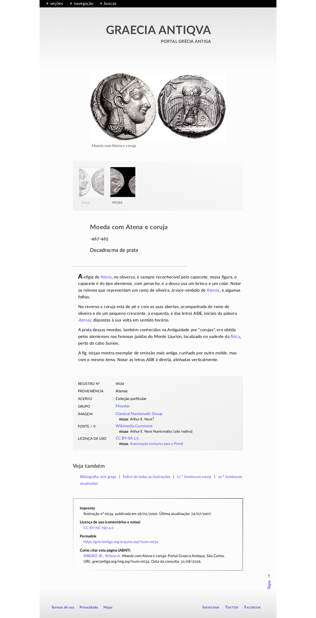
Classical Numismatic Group (139, 414)
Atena (106, 277)
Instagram (210, 607)
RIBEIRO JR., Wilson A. (102, 556)
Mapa (107, 607)
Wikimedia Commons (134, 426)
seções (56, 4)
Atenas (213, 290)
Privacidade (89, 607)
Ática (235, 337)
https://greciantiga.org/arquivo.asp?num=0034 (121, 542)
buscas (110, 4)
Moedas (123, 406)
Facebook (252, 607)
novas (194, 477)
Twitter (231, 607)
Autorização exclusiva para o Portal (156, 444)
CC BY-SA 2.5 (127, 438)
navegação (83, 4)
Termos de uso (62, 607)
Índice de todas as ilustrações (146, 477)
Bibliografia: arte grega (98, 477)
